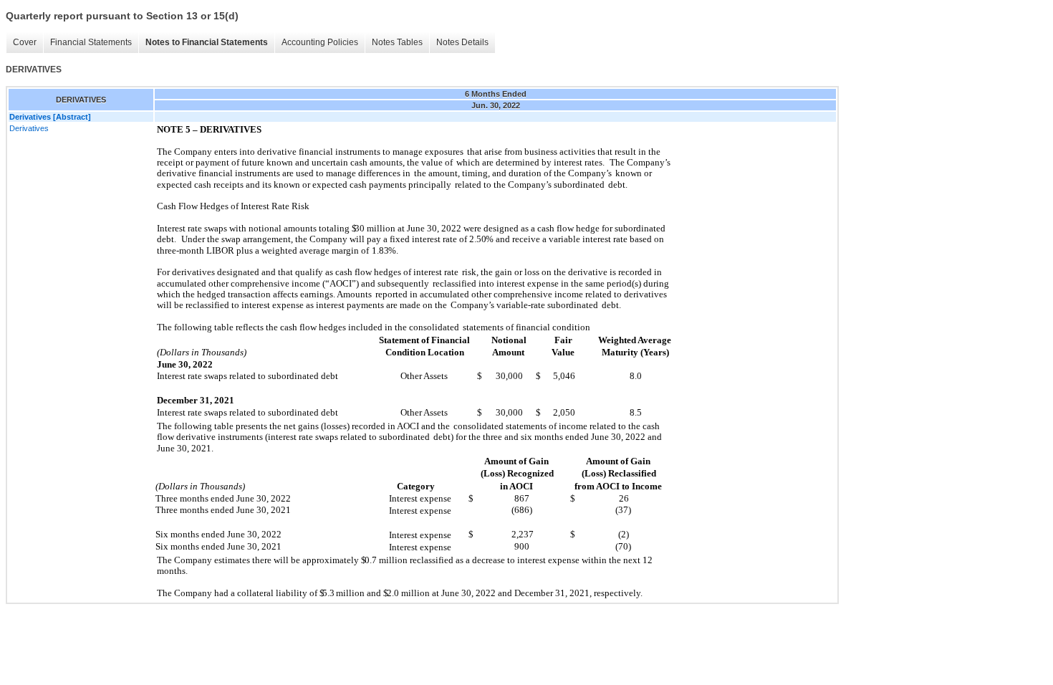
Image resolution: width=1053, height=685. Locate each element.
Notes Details (462, 42)
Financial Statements (91, 42)
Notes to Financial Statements (206, 42)
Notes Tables (397, 42)
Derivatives (29, 128)
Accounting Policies (320, 42)
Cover (25, 42)
